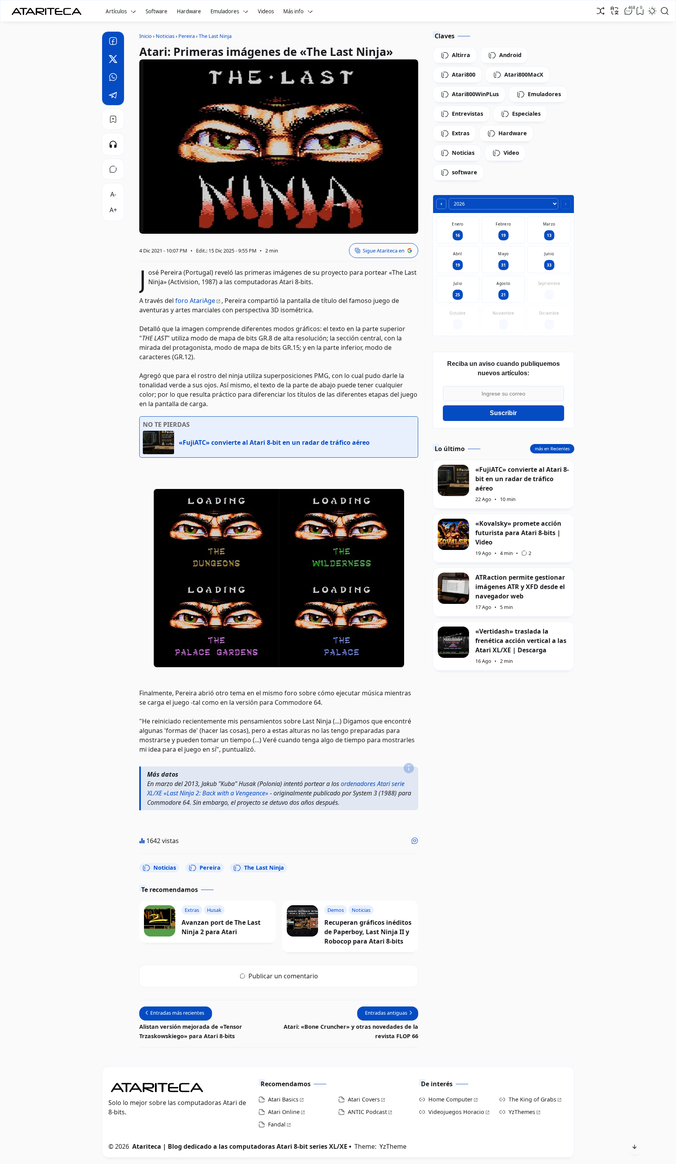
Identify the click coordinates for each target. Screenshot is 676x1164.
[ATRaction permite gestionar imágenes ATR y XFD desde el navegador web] (453, 588)
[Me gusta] (414, 840)
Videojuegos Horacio (456, 1112)
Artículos (116, 11)
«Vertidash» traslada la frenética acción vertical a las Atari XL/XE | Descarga (520, 640)
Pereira (210, 867)
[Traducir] (614, 10)
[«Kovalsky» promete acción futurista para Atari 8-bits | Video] (453, 534)
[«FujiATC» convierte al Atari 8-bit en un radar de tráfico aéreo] (453, 480)
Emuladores (224, 11)
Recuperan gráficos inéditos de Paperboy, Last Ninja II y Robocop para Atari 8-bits (368, 932)
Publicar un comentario (283, 976)
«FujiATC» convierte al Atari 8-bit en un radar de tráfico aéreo (522, 478)
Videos (266, 11)
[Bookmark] (113, 119)
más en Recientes (552, 448)
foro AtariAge (195, 300)
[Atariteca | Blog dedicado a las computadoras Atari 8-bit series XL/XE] (48, 9)
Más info (293, 11)
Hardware (189, 11)
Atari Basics (283, 1099)
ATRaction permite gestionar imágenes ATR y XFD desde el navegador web (520, 586)
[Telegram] (113, 96)
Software (156, 11)
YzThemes (522, 1112)
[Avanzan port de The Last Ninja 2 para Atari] (159, 921)
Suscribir (503, 413)
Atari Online (284, 1112)
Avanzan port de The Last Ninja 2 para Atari (221, 927)
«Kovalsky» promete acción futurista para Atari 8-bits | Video (518, 532)
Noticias (164, 867)
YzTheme (392, 1146)
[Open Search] (664, 11)
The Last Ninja (264, 867)
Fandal (277, 1124)
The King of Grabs (532, 1099)
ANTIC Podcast (367, 1112)
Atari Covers (364, 1099)
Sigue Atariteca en (384, 250)
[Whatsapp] (113, 78)
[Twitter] (113, 60)
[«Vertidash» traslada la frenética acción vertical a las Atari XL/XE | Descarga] (453, 642)
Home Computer (450, 1099)
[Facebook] (113, 42)
